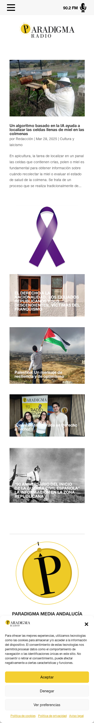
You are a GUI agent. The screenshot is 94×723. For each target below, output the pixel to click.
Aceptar (47, 677)
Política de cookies (23, 716)
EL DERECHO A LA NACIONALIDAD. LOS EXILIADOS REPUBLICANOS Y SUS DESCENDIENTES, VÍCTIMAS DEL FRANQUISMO (47, 301)
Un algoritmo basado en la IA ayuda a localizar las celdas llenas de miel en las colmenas (47, 130)
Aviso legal (76, 716)
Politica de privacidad (52, 716)
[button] (86, 624)
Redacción (24, 139)
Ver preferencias (47, 705)
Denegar (47, 691)
